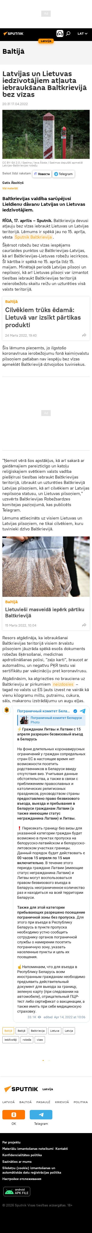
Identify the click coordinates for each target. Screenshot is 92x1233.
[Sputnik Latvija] (14, 35)
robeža (27, 1039)
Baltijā (11, 302)
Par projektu (11, 1142)
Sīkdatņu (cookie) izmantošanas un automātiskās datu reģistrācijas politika (31, 1170)
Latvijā (8, 1102)
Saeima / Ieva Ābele (34, 162)
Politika (81, 1102)
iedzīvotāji (10, 1039)
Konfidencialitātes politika (22, 1155)
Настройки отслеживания (21, 1179)
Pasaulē (43, 1102)
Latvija (69, 1030)
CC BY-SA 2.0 (11, 162)
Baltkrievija (38, 1030)
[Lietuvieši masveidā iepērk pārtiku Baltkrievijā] (46, 566)
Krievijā (62, 1102)
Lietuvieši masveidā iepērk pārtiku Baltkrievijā (44, 612)
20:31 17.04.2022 (15, 104)
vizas (40, 1039)
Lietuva (54, 1030)
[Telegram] (63, 173)
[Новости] (42, 173)
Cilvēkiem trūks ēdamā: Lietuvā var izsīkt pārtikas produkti (43, 317)
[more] (84, 335)
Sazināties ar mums (17, 1161)
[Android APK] (17, 1192)
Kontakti (61, 1148)
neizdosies (63, 684)
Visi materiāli (10, 188)
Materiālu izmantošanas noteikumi (28, 1148)
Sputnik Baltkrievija (33, 237)
